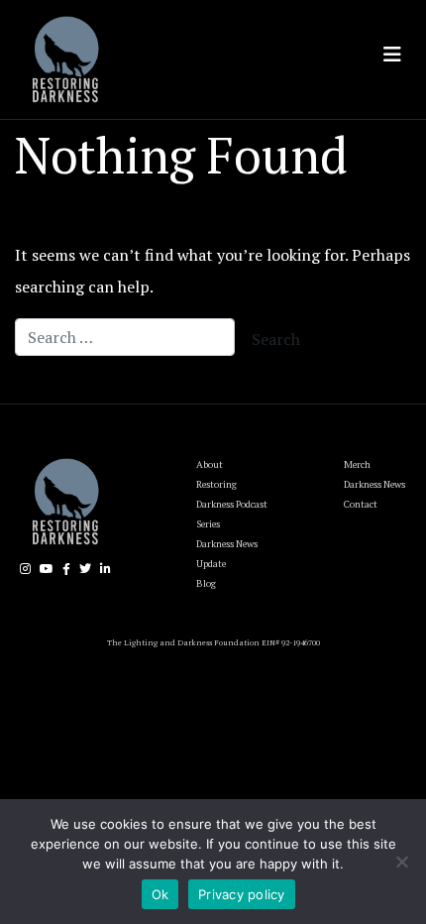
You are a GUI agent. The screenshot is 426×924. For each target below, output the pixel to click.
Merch (357, 464)
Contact (360, 504)
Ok (160, 894)
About (209, 464)
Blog (206, 583)
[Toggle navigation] (392, 54)
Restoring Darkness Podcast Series (231, 504)
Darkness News (374, 484)
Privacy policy (241, 894)
